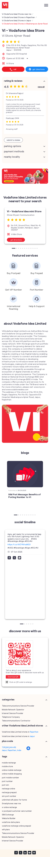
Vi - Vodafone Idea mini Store (24, 211)
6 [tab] (25, 248)
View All (41, 86)
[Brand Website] (34, 852)
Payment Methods (14, 151)
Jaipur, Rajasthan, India (11, 750)
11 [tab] (35, 248)
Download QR (13, 677)
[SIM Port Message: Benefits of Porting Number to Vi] (25, 474)
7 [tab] (27, 248)
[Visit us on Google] (16, 852)
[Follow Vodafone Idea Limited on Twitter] (20, 852)
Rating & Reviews (13, 80)
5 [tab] (23, 248)
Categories (8, 699)
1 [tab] (12, 248)
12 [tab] (37, 248)
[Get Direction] (28, 749)
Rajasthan (34, 732)
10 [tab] (33, 248)
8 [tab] (29, 248)
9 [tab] (31, 248)
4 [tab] (21, 248)
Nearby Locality (12, 156)
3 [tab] (18, 248)
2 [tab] (16, 248)
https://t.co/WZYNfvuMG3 (19, 544)
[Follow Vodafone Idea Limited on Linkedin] (25, 852)
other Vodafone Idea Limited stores (22, 725)
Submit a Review (13, 140)
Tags (4, 756)
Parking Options (12, 146)
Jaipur (32, 736)
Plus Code (7, 741)
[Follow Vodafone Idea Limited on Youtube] (29, 852)
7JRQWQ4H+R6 (9, 747)
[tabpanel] (25, 225)
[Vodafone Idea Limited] (5, 5)
